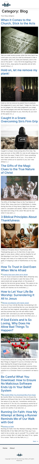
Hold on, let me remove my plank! (19, 71)
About (12, 448)
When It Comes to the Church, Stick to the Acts (18, 21)
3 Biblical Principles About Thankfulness (19, 218)
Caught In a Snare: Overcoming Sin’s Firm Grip (19, 119)
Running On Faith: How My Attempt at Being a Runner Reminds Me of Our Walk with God (19, 417)
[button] (35, 4)
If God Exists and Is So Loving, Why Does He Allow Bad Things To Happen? (16, 325)
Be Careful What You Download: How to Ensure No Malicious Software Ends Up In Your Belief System (18, 383)
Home (5, 448)
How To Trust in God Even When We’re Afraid (18, 268)
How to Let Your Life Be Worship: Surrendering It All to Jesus (17, 295)
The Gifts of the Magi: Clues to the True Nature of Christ (18, 169)
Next (35, 441)
